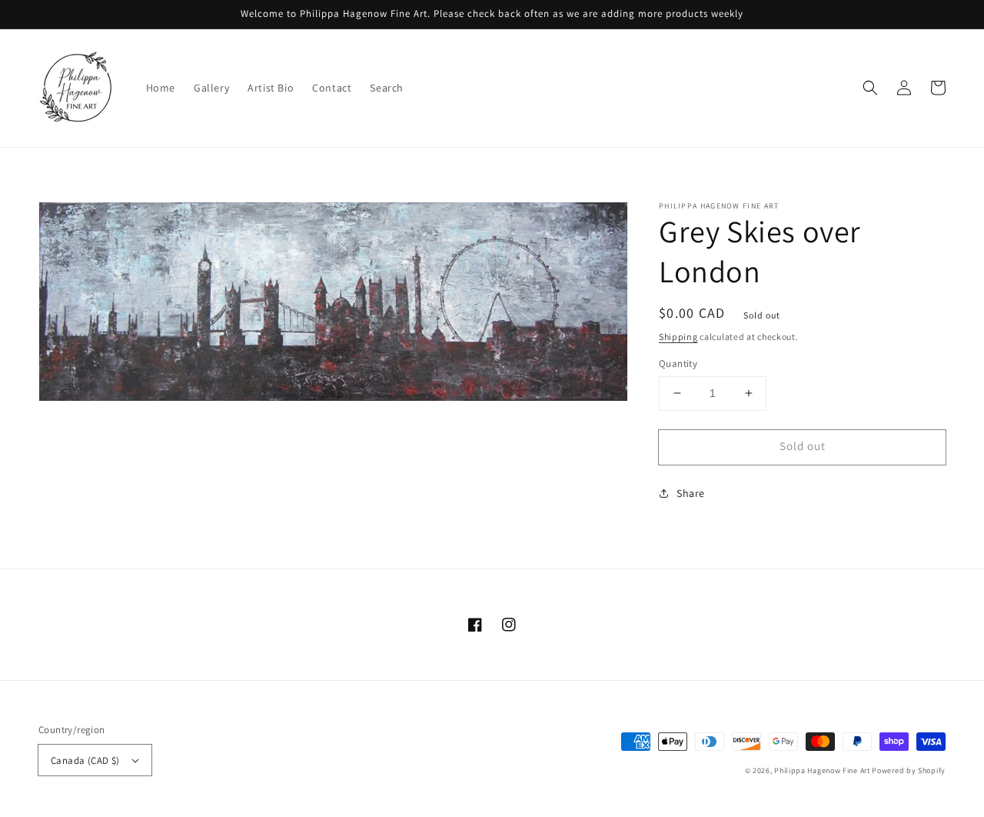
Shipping (678, 336)
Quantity (678, 363)
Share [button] (690, 493)
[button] (870, 88)
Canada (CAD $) (85, 760)
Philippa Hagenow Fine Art (822, 770)
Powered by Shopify (909, 770)
